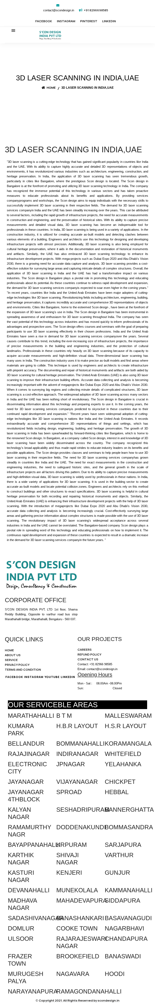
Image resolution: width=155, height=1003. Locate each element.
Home (51, 87)
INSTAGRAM (66, 21)
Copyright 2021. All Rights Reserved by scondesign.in (79, 1000)
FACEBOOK (43, 21)
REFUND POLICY (90, 654)
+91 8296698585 (96, 10)
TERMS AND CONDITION (23, 669)
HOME (9, 650)
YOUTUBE (52, 677)
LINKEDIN (109, 21)
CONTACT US (88, 659)
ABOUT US (13, 655)
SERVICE (11, 660)
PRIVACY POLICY (17, 665)
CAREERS (85, 649)
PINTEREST (88, 21)
